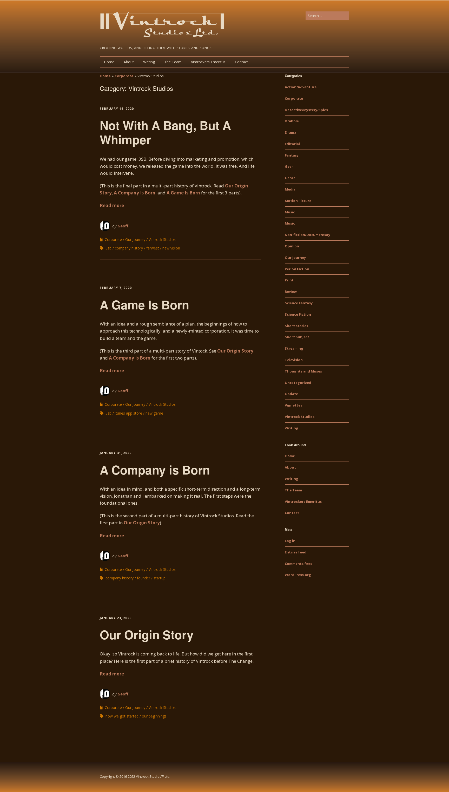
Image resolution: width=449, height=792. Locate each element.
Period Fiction (297, 269)
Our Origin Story (234, 351)
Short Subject (297, 337)
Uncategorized (298, 382)
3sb (108, 248)
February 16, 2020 (117, 108)
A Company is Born (155, 469)
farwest (152, 248)
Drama (290, 132)
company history (129, 248)
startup (160, 578)
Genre (290, 177)
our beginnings (154, 716)
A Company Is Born (134, 193)
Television (294, 359)
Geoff (122, 225)
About (129, 61)
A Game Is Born (183, 193)
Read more (112, 205)
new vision (171, 248)
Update (291, 393)
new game (154, 413)
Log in (290, 540)
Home (109, 61)
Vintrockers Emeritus (208, 61)
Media (290, 189)
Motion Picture (298, 200)
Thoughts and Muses (303, 371)
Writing (149, 61)
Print (289, 280)
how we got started (121, 716)
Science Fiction (298, 314)
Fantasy (292, 155)
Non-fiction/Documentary (307, 234)
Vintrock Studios (162, 239)
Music (290, 212)
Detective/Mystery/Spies (306, 109)
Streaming (294, 348)
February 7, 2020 (116, 288)
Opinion (292, 246)
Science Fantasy (299, 303)
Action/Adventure (300, 87)
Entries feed (295, 552)
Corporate (124, 75)
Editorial (292, 143)
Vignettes (293, 405)
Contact (241, 61)
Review (291, 291)
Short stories (296, 325)
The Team (173, 61)
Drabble (292, 121)
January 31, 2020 (115, 453)
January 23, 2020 (115, 618)
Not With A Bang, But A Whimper (165, 132)
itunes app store (128, 413)
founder (143, 578)
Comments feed (299, 563)
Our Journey (135, 239)
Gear (289, 166)
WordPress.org (298, 574)
